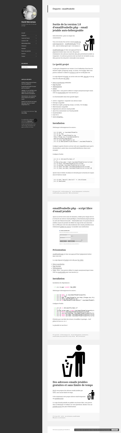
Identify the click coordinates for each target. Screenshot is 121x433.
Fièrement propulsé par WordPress (61, 429)
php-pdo (86, 76)
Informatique (66, 191)
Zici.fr (54, 390)
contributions (86, 191)
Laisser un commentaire (59, 417)
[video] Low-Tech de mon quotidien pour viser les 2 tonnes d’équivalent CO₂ (29, 103)
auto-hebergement (77, 191)
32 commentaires (74, 193)
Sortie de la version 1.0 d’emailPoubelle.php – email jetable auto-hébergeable (70, 27)
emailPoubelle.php (70, 44)
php (61, 193)
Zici (70, 191)
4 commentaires (81, 336)
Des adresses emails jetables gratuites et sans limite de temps (73, 383)
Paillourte (23, 35)
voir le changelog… (58, 117)
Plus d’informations (106, 429)
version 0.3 (73, 72)
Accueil (23, 33)
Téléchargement (57, 86)
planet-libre (65, 193)
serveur (73, 336)
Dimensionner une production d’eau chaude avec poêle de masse (28, 97)
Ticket (54, 91)
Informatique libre (26, 43)
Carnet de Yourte (25, 38)
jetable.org (78, 42)
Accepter (115, 429)
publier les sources (65, 227)
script (69, 336)
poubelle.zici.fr (59, 398)
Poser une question (26, 51)
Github (55, 89)
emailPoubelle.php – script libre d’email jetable (72, 210)
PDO (84, 70)
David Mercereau (28, 22)
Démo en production (58, 82)
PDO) (86, 105)
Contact (23, 56)
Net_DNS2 (66, 78)
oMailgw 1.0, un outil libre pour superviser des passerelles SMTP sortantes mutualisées (29, 92)
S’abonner (23, 46)
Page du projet (57, 84)
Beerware (29, 121)
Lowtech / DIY (24, 40)
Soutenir (23, 48)
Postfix (66, 76)
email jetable (61, 93)
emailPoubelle (56, 193)
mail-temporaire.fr (58, 44)
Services (23, 53)
